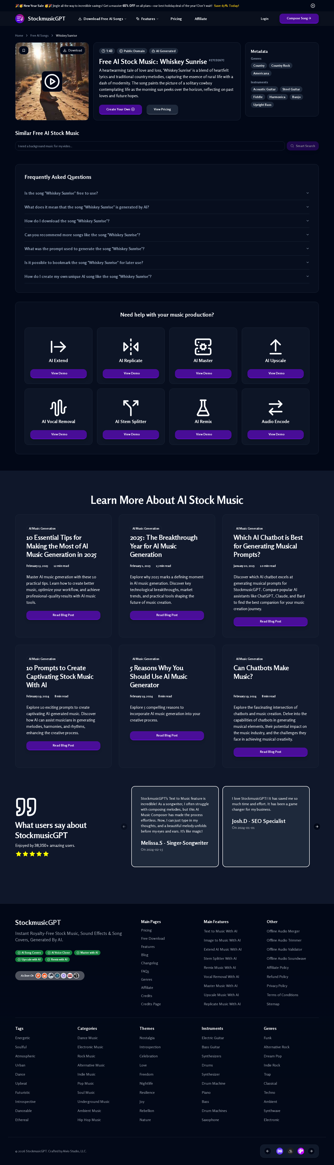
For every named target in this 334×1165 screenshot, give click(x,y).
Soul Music (86, 1092)
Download (75, 50)
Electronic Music (90, 1047)
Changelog (149, 963)
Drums (207, 1065)
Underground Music (93, 1101)
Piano (206, 1092)
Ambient (270, 1101)
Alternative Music (91, 1065)
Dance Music (87, 1038)
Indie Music (86, 1074)
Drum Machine (213, 1083)
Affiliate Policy (278, 967)
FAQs (145, 971)
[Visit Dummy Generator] (278, 1151)
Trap (267, 1074)
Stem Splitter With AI (220, 958)
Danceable (23, 1110)
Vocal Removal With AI (221, 976)
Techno (269, 1092)
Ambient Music (89, 1110)
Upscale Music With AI (221, 994)
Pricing (176, 18)
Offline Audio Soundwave (286, 958)
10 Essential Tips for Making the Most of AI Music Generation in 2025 (61, 545)
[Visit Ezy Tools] (289, 1151)
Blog (144, 954)
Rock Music (86, 1056)
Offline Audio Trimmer (284, 940)
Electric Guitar (213, 1038)
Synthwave (272, 1110)
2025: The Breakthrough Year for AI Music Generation (164, 545)
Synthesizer (211, 1074)
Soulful (21, 1047)
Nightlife (146, 1083)
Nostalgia (147, 1038)
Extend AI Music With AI (223, 949)
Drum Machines (214, 1110)
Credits (146, 995)
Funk (268, 1038)
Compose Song (297, 18)
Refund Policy (277, 976)
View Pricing (162, 109)
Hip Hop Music (89, 1119)
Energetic (22, 1038)
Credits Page (151, 1004)
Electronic (271, 1119)
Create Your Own (118, 109)
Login (265, 18)
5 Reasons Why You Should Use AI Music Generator (158, 676)
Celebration (149, 1056)
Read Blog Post (63, 615)
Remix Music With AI (220, 967)
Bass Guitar (211, 1047)
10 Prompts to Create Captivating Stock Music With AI (59, 676)
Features (148, 18)
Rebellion (147, 1110)
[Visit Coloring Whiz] (299, 1151)
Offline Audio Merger (283, 931)
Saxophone (210, 1119)
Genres (146, 979)
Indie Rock (272, 1065)
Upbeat (21, 1083)
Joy (142, 1101)
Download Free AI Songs (103, 18)
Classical (270, 1083)
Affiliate (201, 18)
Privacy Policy (277, 985)
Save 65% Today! (226, 6)
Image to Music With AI (222, 940)
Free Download (153, 938)
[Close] (313, 5)
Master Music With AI (221, 985)
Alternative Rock (276, 1047)
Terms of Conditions (282, 994)
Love (143, 1065)
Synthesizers (211, 1056)
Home (19, 35)
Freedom (146, 1074)
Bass (205, 1101)
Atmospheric (25, 1056)
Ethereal (21, 1119)
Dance (20, 1074)
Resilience (147, 1092)
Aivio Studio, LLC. (75, 1151)
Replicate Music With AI (222, 1004)
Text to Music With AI (220, 931)
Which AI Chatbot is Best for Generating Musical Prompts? (268, 545)
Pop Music (85, 1083)
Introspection (150, 1047)
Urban (20, 1065)
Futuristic (22, 1092)
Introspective (25, 1101)
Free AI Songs (39, 35)
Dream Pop (273, 1056)
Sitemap (273, 1004)
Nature (145, 1119)
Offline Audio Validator (284, 949)
